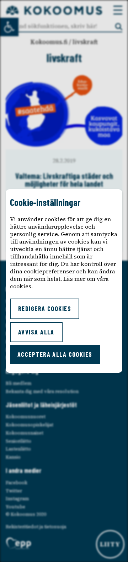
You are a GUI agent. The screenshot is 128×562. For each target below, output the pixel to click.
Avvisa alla (36, 332)
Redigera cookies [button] (44, 308)
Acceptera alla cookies (54, 354)
